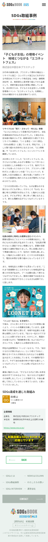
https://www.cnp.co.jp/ (14, 427)
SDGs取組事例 (12, 482)
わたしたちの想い (35, 482)
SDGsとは (10, 475)
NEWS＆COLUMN (35, 475)
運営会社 (31, 488)
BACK (24, 459)
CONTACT (24, 499)
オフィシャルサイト (23, 525)
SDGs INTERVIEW (14, 488)
